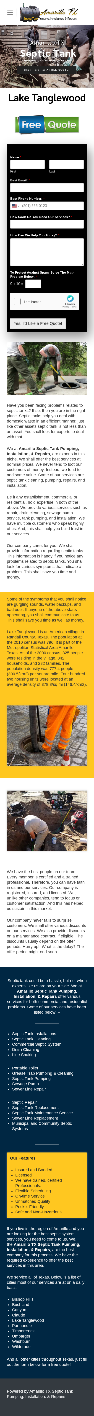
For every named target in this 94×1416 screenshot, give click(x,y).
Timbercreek (23, 1331)
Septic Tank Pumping (31, 1078)
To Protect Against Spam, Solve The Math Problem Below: (42, 274)
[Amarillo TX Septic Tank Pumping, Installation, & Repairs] (49, 12)
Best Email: (20, 180)
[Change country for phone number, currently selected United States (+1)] (15, 206)
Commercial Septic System (36, 1044)
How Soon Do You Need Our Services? (41, 217)
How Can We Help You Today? (34, 235)
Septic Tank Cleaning (31, 1039)
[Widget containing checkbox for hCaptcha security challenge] (44, 301)
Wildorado (21, 1346)
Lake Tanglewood (28, 1320)
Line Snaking (24, 1055)
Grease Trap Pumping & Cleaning (42, 1073)
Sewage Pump (25, 1084)
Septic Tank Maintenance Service (42, 1113)
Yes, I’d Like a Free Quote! (38, 323)
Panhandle (22, 1325)
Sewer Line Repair (29, 1089)
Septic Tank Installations (34, 1033)
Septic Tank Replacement (35, 1107)
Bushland (20, 1304)
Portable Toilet (25, 1068)
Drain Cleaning (25, 1049)
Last (52, 171)
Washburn (21, 1341)
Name (15, 157)
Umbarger (21, 1336)
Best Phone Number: (27, 198)
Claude (18, 1315)
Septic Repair (24, 1102)
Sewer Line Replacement (35, 1118)
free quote (60, 1364)
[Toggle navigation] (10, 12)
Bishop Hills (23, 1299)
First (13, 171)
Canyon (19, 1310)
